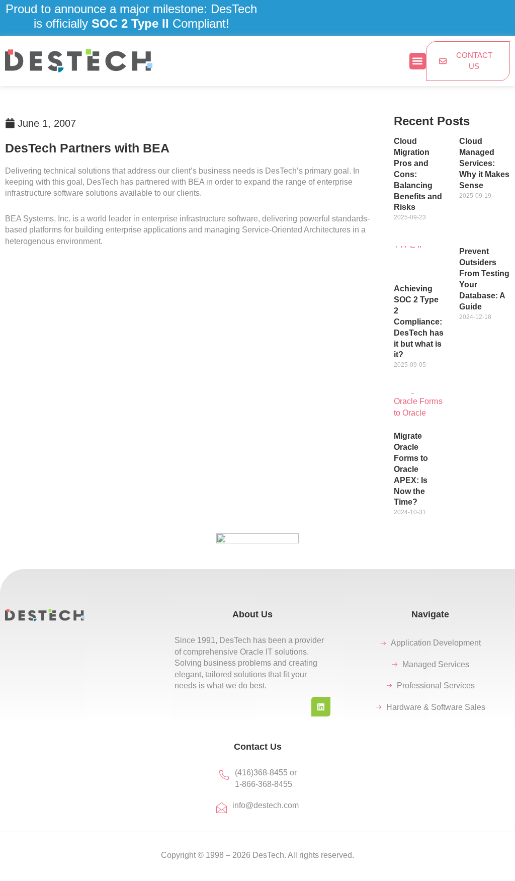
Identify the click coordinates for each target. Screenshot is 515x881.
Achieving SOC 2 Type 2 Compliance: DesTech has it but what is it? (419, 321)
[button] (417, 61)
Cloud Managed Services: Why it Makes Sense (484, 163)
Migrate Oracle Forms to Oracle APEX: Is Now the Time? (411, 469)
